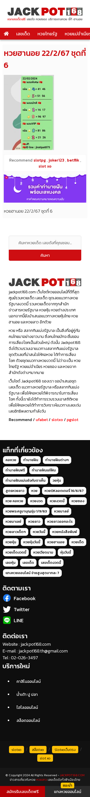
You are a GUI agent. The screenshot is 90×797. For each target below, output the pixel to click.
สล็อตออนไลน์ (28, 720)
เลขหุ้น (11, 562)
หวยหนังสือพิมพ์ (64, 532)
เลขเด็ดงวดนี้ (51, 562)
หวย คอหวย (14, 501)
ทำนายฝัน (30, 460)
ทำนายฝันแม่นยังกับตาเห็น (26, 480)
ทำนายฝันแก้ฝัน (44, 470)
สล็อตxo (38, 749)
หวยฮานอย (55, 542)
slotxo (57, 420)
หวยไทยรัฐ (47, 33)
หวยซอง (78, 501)
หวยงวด (36, 501)
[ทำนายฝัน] (45, 188)
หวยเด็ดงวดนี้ (16, 552)
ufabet (42, 420)
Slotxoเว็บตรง (65, 749)
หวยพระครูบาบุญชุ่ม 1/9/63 (26, 511)
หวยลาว (34, 521)
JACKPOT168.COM (72, 775)
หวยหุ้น (11, 542)
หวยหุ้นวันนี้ (31, 542)
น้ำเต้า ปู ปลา (27, 694)
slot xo (45, 758)
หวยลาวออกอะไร (59, 521)
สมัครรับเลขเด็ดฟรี (22, 791)
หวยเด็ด (78, 542)
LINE (19, 620)
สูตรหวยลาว (15, 490)
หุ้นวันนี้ (65, 552)
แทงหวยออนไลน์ (67, 791)
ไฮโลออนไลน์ (27, 707)
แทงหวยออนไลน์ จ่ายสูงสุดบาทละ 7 (32, 573)
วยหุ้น (56, 480)
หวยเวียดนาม (43, 552)
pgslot (72, 420)
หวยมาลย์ (61, 511)
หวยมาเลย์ (13, 521)
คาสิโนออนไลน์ (28, 681)
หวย (34, 490)
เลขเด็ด (23, 33)
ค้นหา (45, 255)
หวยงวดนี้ (57, 501)
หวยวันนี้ (39, 532)
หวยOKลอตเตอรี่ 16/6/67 (64, 490)
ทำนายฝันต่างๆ (57, 460)
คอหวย (11, 460)
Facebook (25, 598)
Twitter (22, 609)
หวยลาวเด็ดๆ (16, 532)
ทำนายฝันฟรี (15, 470)
